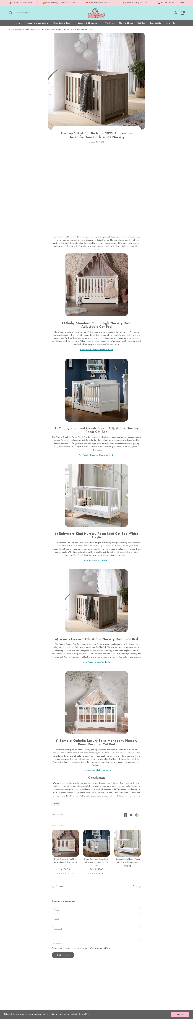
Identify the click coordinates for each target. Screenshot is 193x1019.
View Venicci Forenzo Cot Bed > (96, 662)
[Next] (139, 826)
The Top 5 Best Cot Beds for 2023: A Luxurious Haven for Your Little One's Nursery (66, 29)
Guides (56, 804)
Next (135, 886)
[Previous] (135, 826)
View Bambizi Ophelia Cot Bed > (96, 771)
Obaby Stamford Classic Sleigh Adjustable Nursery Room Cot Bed (96, 862)
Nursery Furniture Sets (35, 23)
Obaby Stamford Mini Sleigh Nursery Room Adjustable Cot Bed (65, 862)
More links (171, 23)
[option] (63, 853)
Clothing (141, 23)
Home (17, 23)
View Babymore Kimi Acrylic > (96, 561)
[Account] (175, 12)
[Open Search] (10, 12)
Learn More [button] (84, 1014)
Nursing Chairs (126, 23)
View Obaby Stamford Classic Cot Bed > (97, 455)
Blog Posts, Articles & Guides (25, 29)
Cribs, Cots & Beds (62, 23)
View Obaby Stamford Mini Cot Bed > (96, 350)
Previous (59, 886)
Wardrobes (109, 23)
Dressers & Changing (88, 23)
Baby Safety (155, 23)
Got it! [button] (180, 1014)
